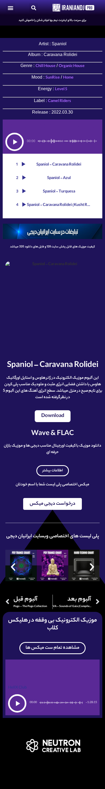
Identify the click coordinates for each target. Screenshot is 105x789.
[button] (10, 7)
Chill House (45, 66)
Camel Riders (59, 101)
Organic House (72, 66)
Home (68, 78)
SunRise (53, 78)
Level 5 (61, 89)
